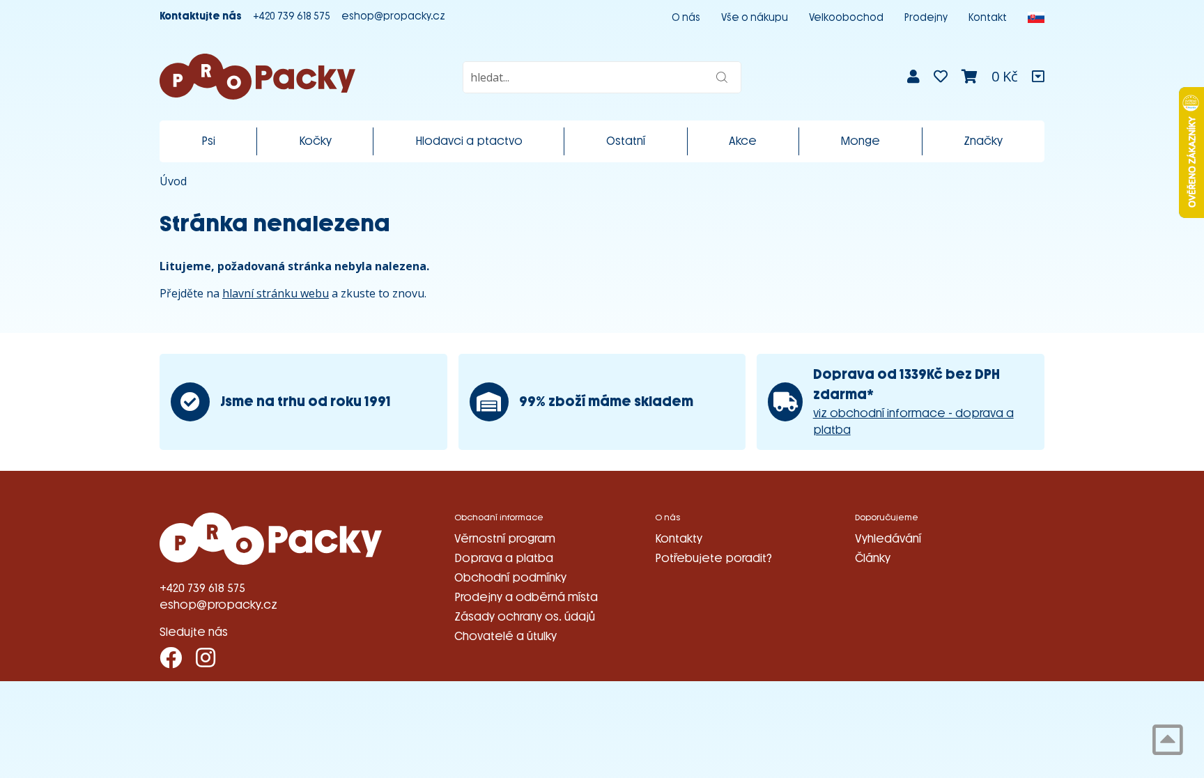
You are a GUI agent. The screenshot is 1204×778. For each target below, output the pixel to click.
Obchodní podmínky (510, 577)
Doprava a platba (503, 558)
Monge (860, 141)
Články (872, 558)
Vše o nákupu (754, 18)
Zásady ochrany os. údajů (524, 616)
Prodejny (926, 18)
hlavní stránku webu (275, 293)
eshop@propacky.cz (393, 16)
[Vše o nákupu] (1038, 76)
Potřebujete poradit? (713, 558)
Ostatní (625, 141)
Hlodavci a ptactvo (469, 141)
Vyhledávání (888, 538)
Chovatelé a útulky (505, 636)
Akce (743, 141)
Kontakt (987, 18)
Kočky (315, 141)
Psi (208, 141)
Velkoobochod (846, 18)
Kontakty (678, 538)
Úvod (173, 181)
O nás (686, 18)
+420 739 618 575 (291, 16)
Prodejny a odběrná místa (526, 597)
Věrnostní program (504, 538)
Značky (983, 141)
